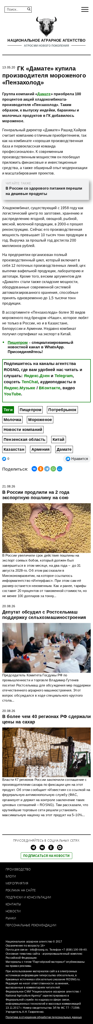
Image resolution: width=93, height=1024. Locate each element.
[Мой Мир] (59, 468)
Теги (8, 410)
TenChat (30, 382)
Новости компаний (23, 429)
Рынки (11, 918)
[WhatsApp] (53, 468)
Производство (18, 869)
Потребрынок (62, 410)
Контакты (13, 904)
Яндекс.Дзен (37, 376)
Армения (40, 449)
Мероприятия (17, 883)
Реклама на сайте (21, 890)
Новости (13, 911)
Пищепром (18, 342)
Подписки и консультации (28, 897)
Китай (59, 439)
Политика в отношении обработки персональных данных (44, 1017)
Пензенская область (25, 439)
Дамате (44, 94)
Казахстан (14, 449)
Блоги (11, 876)
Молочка (12, 419)
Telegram (64, 376)
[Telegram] (47, 468)
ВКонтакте (49, 388)
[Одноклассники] (40, 468)
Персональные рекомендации (31, 925)
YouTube (12, 394)
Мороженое (40, 419)
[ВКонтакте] (34, 468)
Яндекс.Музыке (19, 388)
